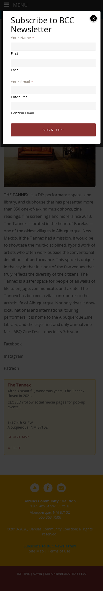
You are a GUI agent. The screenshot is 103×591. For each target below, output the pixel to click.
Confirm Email (22, 113)
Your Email (22, 82)
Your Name (22, 38)
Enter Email (20, 97)
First (14, 53)
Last (14, 70)
